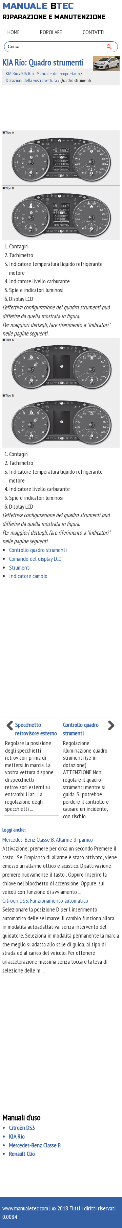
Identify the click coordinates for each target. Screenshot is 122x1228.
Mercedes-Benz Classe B (35, 1145)
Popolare (51, 32)
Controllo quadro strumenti (38, 550)
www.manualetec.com (25, 1208)
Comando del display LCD (35, 558)
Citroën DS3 (22, 1127)
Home (13, 32)
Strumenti (19, 567)
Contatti (93, 32)
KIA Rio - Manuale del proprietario (50, 73)
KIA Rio (12, 73)
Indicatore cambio (28, 576)
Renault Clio (22, 1154)
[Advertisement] (61, 107)
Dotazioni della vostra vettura (31, 80)
